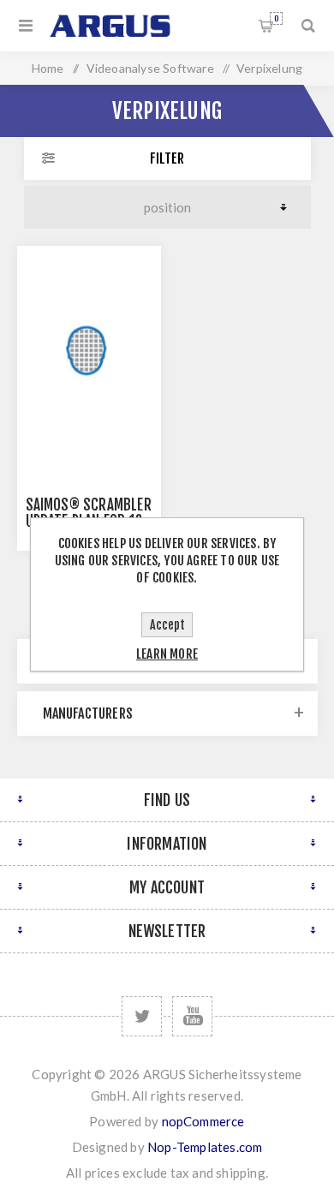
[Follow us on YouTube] (192, 1016)
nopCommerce (203, 1121)
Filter (167, 158)
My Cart (276, 18)
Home (48, 68)
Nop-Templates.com (204, 1147)
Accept (167, 625)
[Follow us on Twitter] (142, 1016)
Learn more (167, 654)
